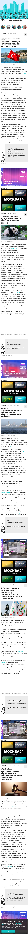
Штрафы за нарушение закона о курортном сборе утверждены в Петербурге (16, 155)
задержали (4, 881)
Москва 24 (14, 20)
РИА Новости (14, 248)
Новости (8, 37)
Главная (3, 37)
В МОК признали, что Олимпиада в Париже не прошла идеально (16, 708)
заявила (21, 498)
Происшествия (16, 405)
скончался (20, 651)
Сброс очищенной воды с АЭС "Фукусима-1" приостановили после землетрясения (15, 522)
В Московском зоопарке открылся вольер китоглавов (16, 347)
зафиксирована (5, 492)
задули (3, 662)
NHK (11, 446)
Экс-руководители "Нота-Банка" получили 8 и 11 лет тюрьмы (16, 893)
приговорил (8, 866)
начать (3, 507)
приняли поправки (20, 93)
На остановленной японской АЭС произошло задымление (16, 527)
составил (17, 292)
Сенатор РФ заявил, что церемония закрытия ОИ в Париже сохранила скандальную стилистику (16, 703)
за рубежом (3, 163)
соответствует (17, 513)
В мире (14, 33)
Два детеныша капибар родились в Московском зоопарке (16, 343)
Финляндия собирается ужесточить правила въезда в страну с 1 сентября (15, 149)
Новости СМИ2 (4, 188)
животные (3, 355)
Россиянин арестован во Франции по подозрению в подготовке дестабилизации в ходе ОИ (16, 898)
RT (21, 624)
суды (2, 907)
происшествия (4, 534)
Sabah (24, 73)
